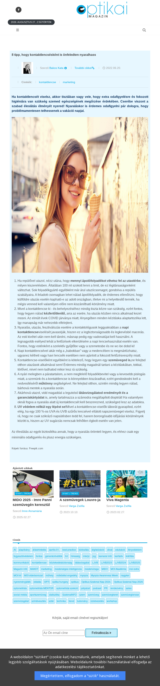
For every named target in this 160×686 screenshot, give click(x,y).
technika (61, 601)
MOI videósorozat (33, 575)
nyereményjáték (22, 581)
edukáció (120, 549)
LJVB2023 (106, 562)
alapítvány (24, 549)
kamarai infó (105, 556)
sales (129, 588)
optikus (75, 581)
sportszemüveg (38, 594)
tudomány (82, 601)
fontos (39, 556)
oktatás (37, 581)
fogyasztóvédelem (23, 556)
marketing (69, 82)
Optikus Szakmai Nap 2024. (96, 581)
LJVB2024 (120, 562)
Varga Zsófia (76, 505)
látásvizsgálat (82, 562)
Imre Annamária (32, 511)
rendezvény (116, 588)
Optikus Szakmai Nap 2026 (128, 581)
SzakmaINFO (69, 594)
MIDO (105, 568)
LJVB (95, 562)
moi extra (134, 568)
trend (71, 601)
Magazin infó (20, 568)
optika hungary (60, 581)
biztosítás (84, 549)
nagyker (125, 575)
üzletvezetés (97, 601)
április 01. (54, 549)
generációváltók (53, 556)
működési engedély (66, 575)
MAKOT (34, 568)
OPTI (46, 581)
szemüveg (93, 594)
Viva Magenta (117, 500)
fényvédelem (135, 549)
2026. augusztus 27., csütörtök (31, 22)
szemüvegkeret (110, 594)
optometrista (20, 588)
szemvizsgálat (21, 601)
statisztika (54, 594)
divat (109, 549)
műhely (49, 575)
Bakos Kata (56, 67)
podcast (97, 588)
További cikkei (83, 67)
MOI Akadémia (118, 568)
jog (94, 556)
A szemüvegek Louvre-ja (80, 500)
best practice (69, 549)
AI (15, 549)
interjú (86, 556)
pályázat (85, 588)
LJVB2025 (134, 562)
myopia (84, 575)
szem (82, 594)
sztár (51, 601)
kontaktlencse (47, 82)
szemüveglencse (130, 594)
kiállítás (130, 556)
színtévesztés (39, 601)
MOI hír (17, 575)
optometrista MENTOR (41, 588)
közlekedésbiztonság (61, 562)
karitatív (119, 556)
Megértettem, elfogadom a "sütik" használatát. (80, 675)
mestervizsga (92, 568)
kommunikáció (21, 562)
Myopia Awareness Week (104, 575)
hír (66, 556)
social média (20, 594)
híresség (75, 556)
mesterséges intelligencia (68, 568)
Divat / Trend (23, 493)
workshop (112, 601)
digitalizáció (98, 549)
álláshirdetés (39, 549)
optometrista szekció (67, 588)
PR (106, 588)
